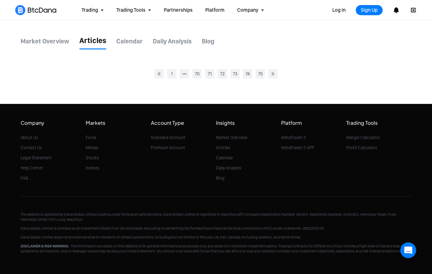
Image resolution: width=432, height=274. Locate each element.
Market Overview (231, 137)
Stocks (92, 157)
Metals (92, 147)
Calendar (224, 157)
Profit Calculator (362, 147)
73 (235, 73)
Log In (339, 10)
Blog (220, 178)
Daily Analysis (228, 167)
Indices (92, 167)
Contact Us (31, 147)
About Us (29, 137)
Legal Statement (36, 157)
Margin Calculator (363, 137)
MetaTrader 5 (293, 137)
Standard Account (168, 137)
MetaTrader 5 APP (297, 147)
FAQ (24, 178)
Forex (91, 137)
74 (247, 73)
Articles (223, 147)
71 (210, 73)
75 (260, 73)
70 (197, 73)
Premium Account (168, 147)
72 (222, 73)
